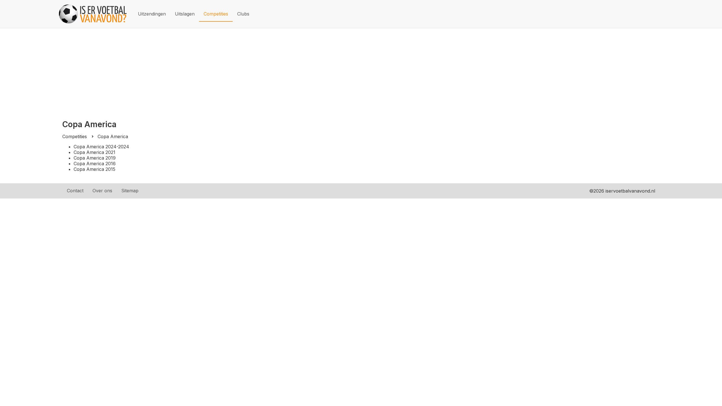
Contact (75, 190)
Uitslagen (185, 14)
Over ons (102, 190)
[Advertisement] (361, 70)
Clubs (243, 14)
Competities (216, 14)
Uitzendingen (152, 14)
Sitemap (129, 190)
